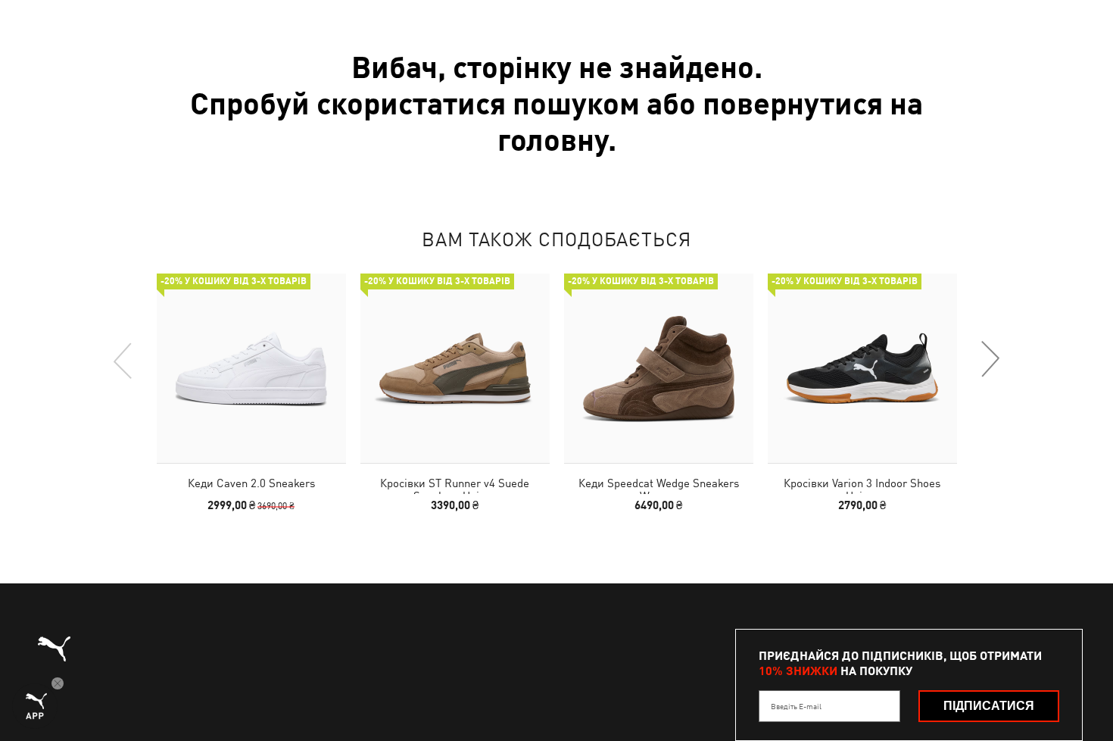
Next (989, 360)
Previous (123, 360)
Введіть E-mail (796, 706)
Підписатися (988, 705)
